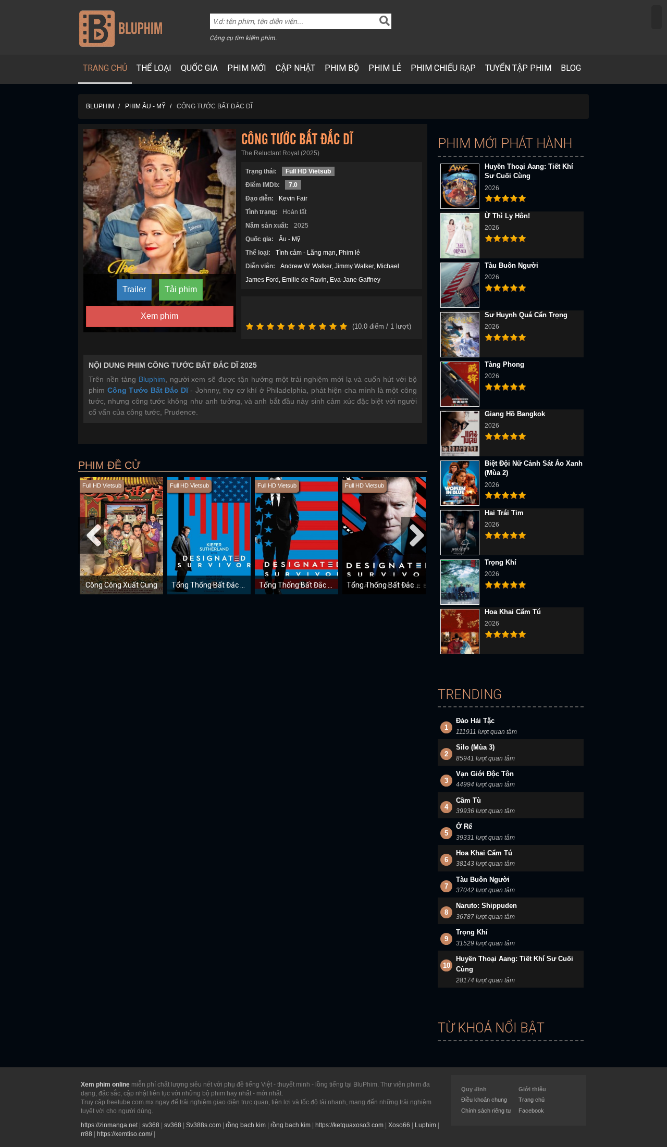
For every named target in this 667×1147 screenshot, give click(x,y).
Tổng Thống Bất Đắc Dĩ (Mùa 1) (222, 585)
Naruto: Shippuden (486, 905)
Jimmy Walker (354, 266)
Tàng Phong (504, 364)
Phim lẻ (384, 68)
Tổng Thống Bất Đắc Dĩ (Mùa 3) (398, 585)
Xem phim (159, 315)
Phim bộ (342, 68)
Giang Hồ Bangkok (515, 414)
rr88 (86, 1134)
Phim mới (246, 68)
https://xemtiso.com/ (124, 1134)
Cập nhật (295, 68)
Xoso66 (399, 1125)
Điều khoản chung (484, 1099)
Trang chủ (105, 68)
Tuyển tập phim (518, 68)
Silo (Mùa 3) (475, 747)
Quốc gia (199, 68)
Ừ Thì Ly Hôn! (507, 216)
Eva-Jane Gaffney (355, 279)
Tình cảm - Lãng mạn (306, 252)
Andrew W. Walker (305, 266)
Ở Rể (464, 826)
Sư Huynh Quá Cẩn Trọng (526, 315)
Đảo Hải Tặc (475, 721)
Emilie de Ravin (304, 279)
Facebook (531, 1110)
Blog (571, 68)
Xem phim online (105, 1084)
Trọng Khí (500, 562)
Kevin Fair (293, 198)
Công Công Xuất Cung (121, 585)
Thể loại (154, 68)
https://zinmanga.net (109, 1125)
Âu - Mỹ (289, 239)
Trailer (134, 289)
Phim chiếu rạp (443, 68)
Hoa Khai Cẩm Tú (513, 612)
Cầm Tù (468, 800)
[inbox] (656, 17)
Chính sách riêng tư (486, 1110)
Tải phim (181, 289)
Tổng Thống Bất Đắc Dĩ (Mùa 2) (310, 585)
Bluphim (152, 379)
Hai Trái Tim (504, 513)
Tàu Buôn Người (511, 265)
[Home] (120, 28)
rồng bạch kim (246, 1125)
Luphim (425, 1125)
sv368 (150, 1125)
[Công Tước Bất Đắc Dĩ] (159, 230)
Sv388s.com (203, 1125)
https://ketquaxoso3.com (349, 1125)
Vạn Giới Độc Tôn (485, 774)
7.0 (293, 185)
